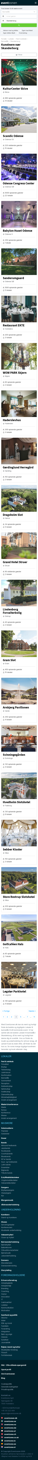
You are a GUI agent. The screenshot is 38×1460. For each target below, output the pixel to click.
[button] (19, 12)
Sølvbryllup (5, 1089)
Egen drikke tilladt (9, 33)
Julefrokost (5, 1072)
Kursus (4, 1110)
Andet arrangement (9, 1100)
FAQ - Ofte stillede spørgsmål (13, 1365)
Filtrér (20, 55)
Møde (3, 1107)
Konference (5, 1113)
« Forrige (6, 1011)
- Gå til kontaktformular (10, 1408)
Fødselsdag (6, 1070)
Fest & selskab (7, 1061)
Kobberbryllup (6, 1086)
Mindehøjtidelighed (9, 1097)
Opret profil (6, 1370)
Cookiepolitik (6, 1384)
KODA (23, 1456)
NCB (30, 1456)
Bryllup (4, 1067)
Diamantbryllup (7, 1094)
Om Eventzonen (8, 1374)
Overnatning (23, 33)
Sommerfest (6, 1081)
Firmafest (5, 1064)
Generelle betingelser (9, 1387)
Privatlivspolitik (7, 1389)
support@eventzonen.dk (11, 1413)
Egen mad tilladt (27, 30)
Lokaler (6, 1056)
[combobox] (21, 21)
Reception (5, 1083)
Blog (3, 1378)
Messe (4, 1115)
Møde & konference (9, 1104)
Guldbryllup (5, 1092)
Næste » (32, 1011)
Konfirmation (6, 1075)
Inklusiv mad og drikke (10, 30)
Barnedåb (5, 1078)
